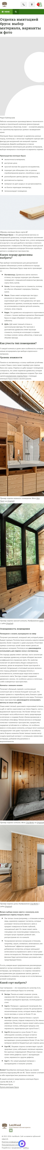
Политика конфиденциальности (13, 1142)
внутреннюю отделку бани (16, 376)
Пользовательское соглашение (12, 1145)
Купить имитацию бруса (9, 1087)
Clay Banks (30, 822)
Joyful (41, 621)
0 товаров (40, 4)
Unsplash (10, 501)
